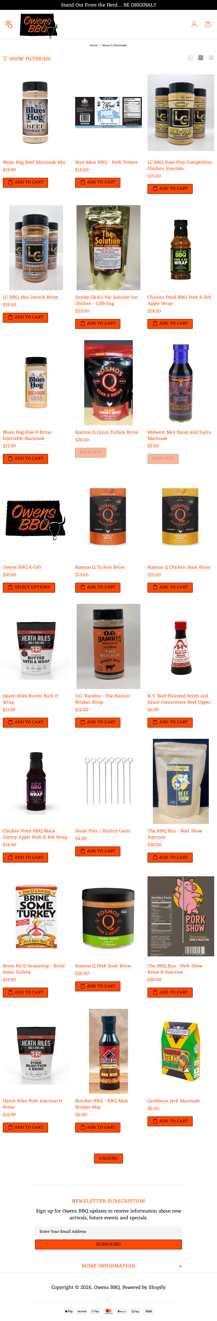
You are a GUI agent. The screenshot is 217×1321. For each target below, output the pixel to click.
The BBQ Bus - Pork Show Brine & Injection (175, 969)
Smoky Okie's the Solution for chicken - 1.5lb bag (106, 300)
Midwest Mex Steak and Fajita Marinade (179, 435)
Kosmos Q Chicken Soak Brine (179, 567)
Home (94, 45)
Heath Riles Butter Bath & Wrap (30, 699)
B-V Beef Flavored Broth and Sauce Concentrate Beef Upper (179, 699)
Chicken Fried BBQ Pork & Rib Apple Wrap (179, 300)
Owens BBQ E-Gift (22, 567)
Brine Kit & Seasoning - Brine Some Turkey (34, 969)
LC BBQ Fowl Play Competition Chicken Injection (179, 165)
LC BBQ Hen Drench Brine (30, 297)
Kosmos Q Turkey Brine (100, 567)
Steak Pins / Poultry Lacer (102, 831)
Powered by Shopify (144, 1287)
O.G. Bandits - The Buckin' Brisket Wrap (102, 699)
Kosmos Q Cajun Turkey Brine (106, 432)
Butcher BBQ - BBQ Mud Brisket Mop (101, 1104)
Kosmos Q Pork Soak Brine (103, 966)
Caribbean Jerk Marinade (173, 1101)
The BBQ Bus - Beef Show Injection (174, 834)
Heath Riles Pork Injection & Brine (32, 1104)
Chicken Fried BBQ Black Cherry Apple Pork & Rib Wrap (35, 834)
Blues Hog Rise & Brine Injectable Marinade (27, 435)
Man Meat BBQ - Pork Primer (106, 162)
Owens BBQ (39, 24)
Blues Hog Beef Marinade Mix (34, 162)
